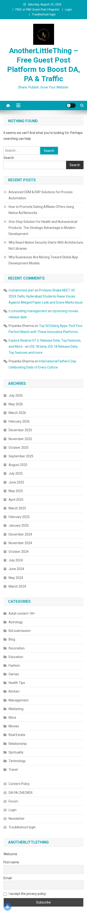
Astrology (16, 622)
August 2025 (18, 465)
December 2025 (20, 430)
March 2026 (17, 413)
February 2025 (19, 517)
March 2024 (17, 586)
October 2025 (19, 447)
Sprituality (16, 752)
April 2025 (16, 499)
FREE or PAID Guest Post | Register (37, 9)
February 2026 (19, 421)
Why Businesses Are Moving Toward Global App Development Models (43, 260)
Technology (17, 761)
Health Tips (17, 683)
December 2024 (20, 534)
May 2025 (16, 491)
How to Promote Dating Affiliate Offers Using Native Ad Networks (41, 210)
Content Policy (19, 784)
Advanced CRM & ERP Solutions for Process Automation (41, 195)
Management (19, 700)
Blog (12, 639)
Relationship (18, 744)
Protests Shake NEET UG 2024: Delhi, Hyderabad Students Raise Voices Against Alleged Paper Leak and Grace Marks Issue (46, 296)
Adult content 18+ (22, 613)
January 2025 (19, 525)
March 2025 (17, 508)
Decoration (17, 648)
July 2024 (16, 560)
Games (14, 674)
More (12, 717)
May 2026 (16, 404)
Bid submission (20, 631)
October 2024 (19, 551)
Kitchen (14, 691)
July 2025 (16, 473)
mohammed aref (21, 290)
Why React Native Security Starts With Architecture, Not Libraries (46, 245)
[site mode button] (71, 105)
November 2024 (20, 543)
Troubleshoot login (44, 14)
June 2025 (16, 482)
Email (7, 878)
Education (16, 657)
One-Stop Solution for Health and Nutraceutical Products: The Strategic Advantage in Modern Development (43, 228)
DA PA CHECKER (20, 793)
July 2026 (16, 395)
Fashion (14, 665)
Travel (13, 769)
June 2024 (16, 569)
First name (11, 862)
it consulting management (28, 311)
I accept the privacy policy (27, 894)
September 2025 (21, 456)
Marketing (16, 709)
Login (68, 9)
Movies (14, 726)
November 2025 (20, 439)
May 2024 (16, 578)
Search (8, 158)
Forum (13, 801)
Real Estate (17, 735)
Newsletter (17, 818)
